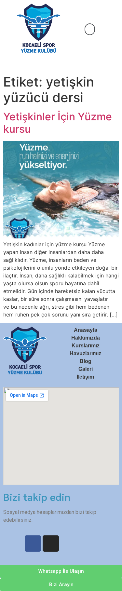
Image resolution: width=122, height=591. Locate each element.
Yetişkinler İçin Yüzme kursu (57, 122)
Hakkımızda (85, 338)
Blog (85, 361)
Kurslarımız (86, 345)
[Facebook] (33, 543)
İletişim (85, 377)
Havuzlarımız (85, 353)
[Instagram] (51, 543)
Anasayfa (85, 330)
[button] (90, 29)
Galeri (85, 369)
